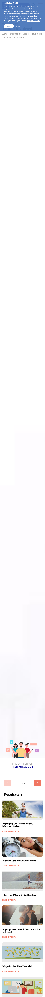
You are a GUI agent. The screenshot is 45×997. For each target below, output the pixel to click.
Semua (23, 783)
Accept (9, 26)
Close (18, 26)
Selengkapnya (9, 831)
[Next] (37, 783)
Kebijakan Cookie (33, 21)
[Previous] (7, 783)
